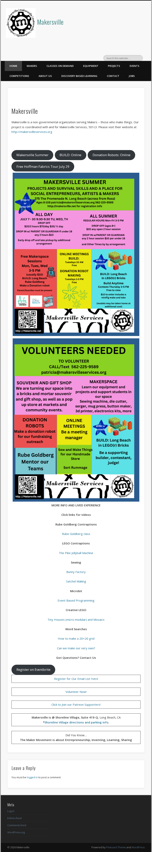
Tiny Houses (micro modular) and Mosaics (76, 620)
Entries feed (14, 818)
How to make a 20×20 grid (76, 638)
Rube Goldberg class (76, 534)
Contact (113, 76)
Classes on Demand (60, 66)
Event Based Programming (76, 600)
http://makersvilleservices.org (31, 132)
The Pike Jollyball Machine (76, 553)
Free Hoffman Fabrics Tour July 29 (42, 166)
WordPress (138, 847)
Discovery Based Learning (79, 76)
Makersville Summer (32, 155)
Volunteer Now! (76, 692)
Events (134, 66)
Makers (32, 66)
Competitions (19, 76)
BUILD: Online (70, 155)
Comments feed (16, 825)
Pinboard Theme (116, 847)
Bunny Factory (76, 572)
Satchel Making (76, 581)
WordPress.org (16, 832)
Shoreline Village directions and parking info (76, 722)
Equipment (90, 66)
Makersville (50, 21)
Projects (114, 66)
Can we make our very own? (76, 648)
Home (13, 66)
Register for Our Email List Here (76, 679)
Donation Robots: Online (111, 155)
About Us (45, 76)
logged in (32, 777)
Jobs (132, 76)
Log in (10, 811)
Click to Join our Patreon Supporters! (76, 704)
